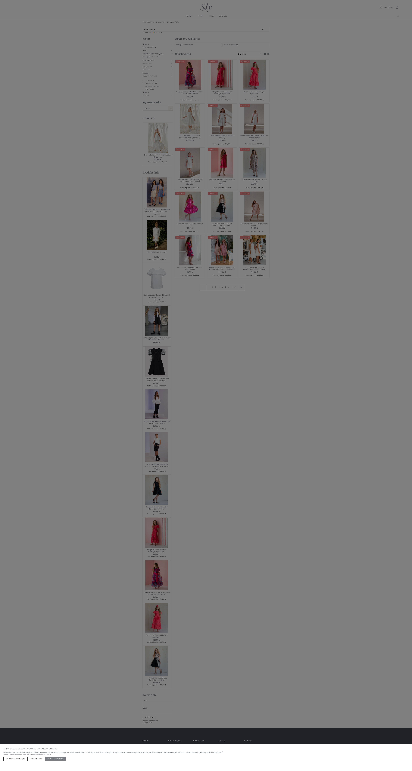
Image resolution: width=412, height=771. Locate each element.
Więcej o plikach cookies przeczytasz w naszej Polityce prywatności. (27, 754)
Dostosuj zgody (36, 759)
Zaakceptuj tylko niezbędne (15, 759)
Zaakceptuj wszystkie (55, 759)
